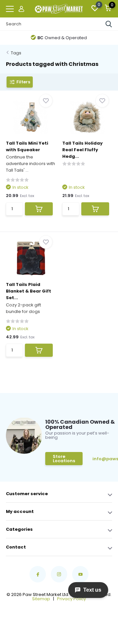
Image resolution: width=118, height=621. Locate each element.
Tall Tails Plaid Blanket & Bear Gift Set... (28, 291)
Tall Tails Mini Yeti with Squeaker (27, 146)
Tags (16, 53)
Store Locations (64, 458)
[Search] (109, 24)
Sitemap (41, 599)
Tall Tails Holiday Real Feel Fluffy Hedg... (82, 149)
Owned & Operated (62, 38)
